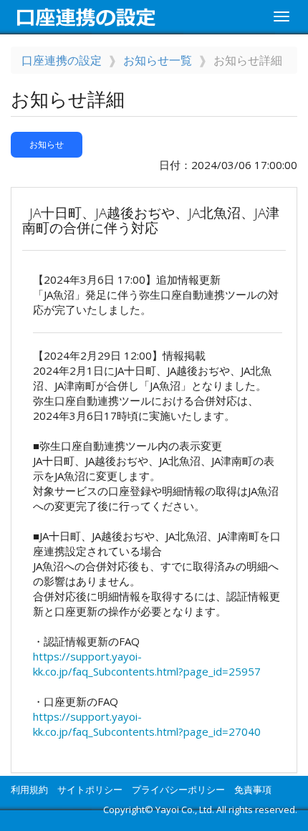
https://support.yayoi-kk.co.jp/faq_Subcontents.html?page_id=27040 (147, 724)
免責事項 (252, 789)
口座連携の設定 (61, 60)
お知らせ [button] (46, 144)
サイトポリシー (89, 789)
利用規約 (29, 789)
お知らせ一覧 (157, 60)
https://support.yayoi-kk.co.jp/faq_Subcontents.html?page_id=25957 (147, 663)
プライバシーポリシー (178, 789)
